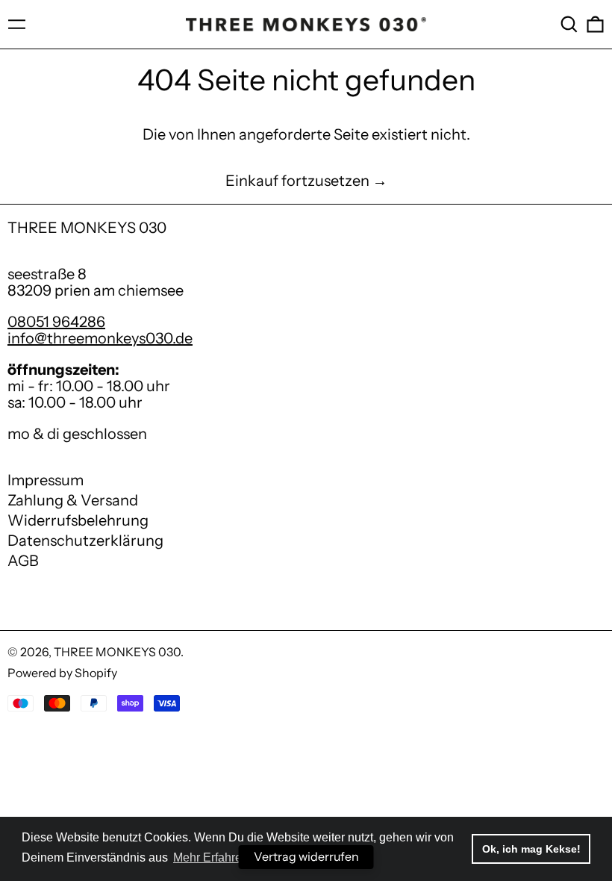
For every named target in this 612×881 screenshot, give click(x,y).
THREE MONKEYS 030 (86, 228)
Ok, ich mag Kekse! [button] (531, 849)
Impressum (45, 480)
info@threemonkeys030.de (100, 338)
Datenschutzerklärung (85, 541)
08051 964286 (56, 322)
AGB (23, 561)
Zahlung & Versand (72, 500)
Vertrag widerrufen (306, 856)
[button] (569, 24)
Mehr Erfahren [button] (211, 857)
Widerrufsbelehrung (78, 520)
